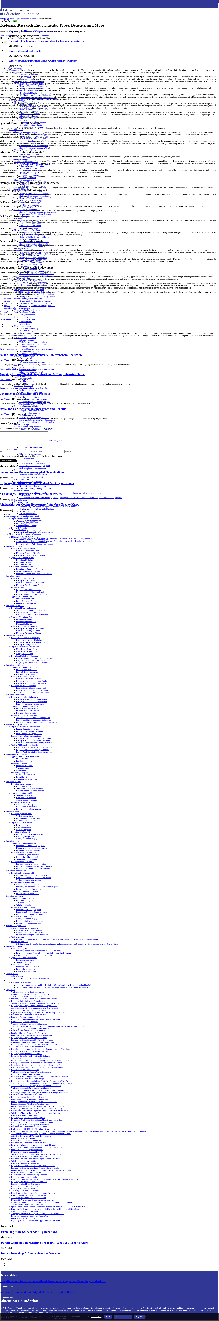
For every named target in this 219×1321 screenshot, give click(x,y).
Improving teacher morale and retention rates (34, 866)
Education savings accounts (27, 900)
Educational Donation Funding (23, 608)
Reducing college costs (25, 836)
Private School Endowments (27, 711)
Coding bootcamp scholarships (28, 880)
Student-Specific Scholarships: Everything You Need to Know (36, 1003)
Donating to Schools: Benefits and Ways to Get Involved (34, 1102)
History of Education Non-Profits (29, 553)
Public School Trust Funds (26, 670)
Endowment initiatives (20, 964)
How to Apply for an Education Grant (31, 594)
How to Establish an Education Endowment (33, 720)
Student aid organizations (16, 926)
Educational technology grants (28, 818)
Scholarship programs (25, 795)
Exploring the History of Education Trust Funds (30, 1015)
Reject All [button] (139, 1317)
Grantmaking (21, 770)
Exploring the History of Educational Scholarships (31, 1056)
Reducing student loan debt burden (30, 921)
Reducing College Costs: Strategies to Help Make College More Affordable (41, 1092)
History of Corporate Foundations (29, 530)
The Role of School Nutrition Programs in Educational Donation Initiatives (41, 1134)
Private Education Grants (26, 601)
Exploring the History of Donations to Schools (29, 1127)
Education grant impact (20, 832)
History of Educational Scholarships (30, 555)
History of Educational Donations (24, 626)
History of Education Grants (22, 578)
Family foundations (24, 761)
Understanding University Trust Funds (26, 1095)
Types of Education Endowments (24, 706)
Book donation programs (26, 798)
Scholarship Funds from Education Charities (34, 574)
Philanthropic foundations (16, 754)
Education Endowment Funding (24, 715)
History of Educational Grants (28, 551)
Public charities (22, 759)
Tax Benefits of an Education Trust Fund (32, 692)
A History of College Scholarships (25, 1191)
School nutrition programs (26, 859)
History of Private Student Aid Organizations (34, 738)
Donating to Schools (24, 619)
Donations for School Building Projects (27, 1152)
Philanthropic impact (19, 772)
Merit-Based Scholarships (26, 649)
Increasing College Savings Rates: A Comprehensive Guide (35, 1168)
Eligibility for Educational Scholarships (32, 663)
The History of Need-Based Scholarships (27, 1079)
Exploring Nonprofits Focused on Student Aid (29, 1216)
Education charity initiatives (22, 784)
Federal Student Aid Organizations (30, 729)
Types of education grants (21, 823)
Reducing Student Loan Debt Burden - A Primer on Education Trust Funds (41, 1049)
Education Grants (13, 576)
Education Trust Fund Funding (23, 686)
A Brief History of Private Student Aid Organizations (32, 1122)
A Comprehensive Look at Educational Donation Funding (34, 1008)
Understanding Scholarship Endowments (27, 992)
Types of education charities (22, 793)
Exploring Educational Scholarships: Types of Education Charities (37, 1090)
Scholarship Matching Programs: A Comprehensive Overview (36, 1113)
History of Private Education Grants (30, 580)
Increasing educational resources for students (34, 868)
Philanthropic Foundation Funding (25, 537)
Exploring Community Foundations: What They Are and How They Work (41, 1081)
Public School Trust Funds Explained (26, 1218)
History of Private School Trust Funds (31, 681)
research (7, 299)
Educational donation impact (22, 862)
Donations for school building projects (31, 848)
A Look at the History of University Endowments (31, 1136)
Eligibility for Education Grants (28, 590)
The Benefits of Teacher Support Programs (28, 1058)
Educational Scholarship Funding (24, 656)
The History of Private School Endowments (28, 1198)
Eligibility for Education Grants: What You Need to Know (34, 1044)
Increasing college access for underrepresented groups (37, 887)
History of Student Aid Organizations (26, 736)
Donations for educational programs (30, 846)
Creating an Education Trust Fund (24, 1211)
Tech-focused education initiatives (29, 788)
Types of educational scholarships (24, 891)
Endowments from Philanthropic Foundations (34, 544)
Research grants (22, 825)
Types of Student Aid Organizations (25, 727)
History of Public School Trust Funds (31, 683)
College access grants (24, 816)
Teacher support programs (26, 800)
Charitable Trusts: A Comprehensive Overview (30, 1051)
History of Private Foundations (28, 535)
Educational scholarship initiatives (24, 873)
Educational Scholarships (26, 560)
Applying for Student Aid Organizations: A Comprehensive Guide (37, 1214)
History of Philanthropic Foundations (26, 528)
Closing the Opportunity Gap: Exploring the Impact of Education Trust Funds (42, 1202)
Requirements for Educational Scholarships (33, 660)
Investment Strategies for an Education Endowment (36, 722)
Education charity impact (21, 802)
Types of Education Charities (22, 558)
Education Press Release (21, 983)
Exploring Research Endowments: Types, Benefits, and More (35, 1159)
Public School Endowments (27, 708)
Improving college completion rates (30, 834)
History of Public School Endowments (31, 702)
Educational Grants (24, 564)
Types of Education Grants (22, 596)
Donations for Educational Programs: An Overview (31, 1035)
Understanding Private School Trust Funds (28, 1031)
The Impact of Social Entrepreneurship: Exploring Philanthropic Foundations (42, 1083)
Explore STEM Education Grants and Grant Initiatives (33, 1166)
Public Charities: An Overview (23, 1138)
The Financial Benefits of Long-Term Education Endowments (36, 1086)
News (11, 534)
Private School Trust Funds (27, 672)
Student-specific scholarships (27, 894)
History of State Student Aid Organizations (33, 740)
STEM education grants (25, 820)
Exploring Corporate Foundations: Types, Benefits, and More (35, 1019)
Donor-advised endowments (27, 967)
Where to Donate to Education (28, 612)
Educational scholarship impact (23, 882)
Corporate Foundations (25, 521)
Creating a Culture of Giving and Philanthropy (29, 1024)
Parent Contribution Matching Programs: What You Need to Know (38, 1106)
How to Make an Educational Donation (32, 615)
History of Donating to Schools (28, 631)
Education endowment (7, 19)
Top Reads (10, 990)
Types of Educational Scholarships (25, 647)
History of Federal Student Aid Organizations (34, 743)
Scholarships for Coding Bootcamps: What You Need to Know (36, 1154)
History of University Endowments (30, 704)
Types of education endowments (27, 511)
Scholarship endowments (29, 516)
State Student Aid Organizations (29, 734)
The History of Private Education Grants (27, 1204)
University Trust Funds (25, 674)
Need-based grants (23, 827)
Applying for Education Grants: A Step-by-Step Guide (33, 1042)
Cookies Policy (96, 1317)
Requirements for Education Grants (30, 592)
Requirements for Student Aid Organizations (34, 747)
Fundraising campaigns (25, 969)
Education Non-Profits (25, 562)
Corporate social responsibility (28, 779)
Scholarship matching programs (28, 910)
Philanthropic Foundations (16, 516)
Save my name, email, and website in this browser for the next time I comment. (33, 456)
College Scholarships (24, 654)
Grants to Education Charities (28, 571)
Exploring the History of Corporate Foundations (30, 1124)
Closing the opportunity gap (27, 839)
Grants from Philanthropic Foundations (31, 542)
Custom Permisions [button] (123, 1317)
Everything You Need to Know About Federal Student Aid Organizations (40, 1108)
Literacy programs (23, 786)
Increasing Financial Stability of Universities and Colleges (34, 999)
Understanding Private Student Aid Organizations (31, 1072)
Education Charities (14, 546)
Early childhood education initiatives (30, 791)
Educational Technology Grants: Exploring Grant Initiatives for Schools (39, 1076)
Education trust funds (14, 896)
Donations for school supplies (28, 850)
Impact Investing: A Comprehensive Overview (29, 1099)
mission (7, 301)
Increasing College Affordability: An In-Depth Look (32, 1040)
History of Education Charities (23, 548)
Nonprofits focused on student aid (29, 932)
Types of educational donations (23, 843)
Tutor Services (12, 974)
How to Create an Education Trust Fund (32, 690)
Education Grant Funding (21, 587)
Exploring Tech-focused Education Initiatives (29, 1182)
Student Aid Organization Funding (25, 745)
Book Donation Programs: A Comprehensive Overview (33, 1193)
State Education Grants (25, 599)
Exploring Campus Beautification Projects (28, 1118)
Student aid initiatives (19, 942)
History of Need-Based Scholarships (30, 642)
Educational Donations (15, 606)
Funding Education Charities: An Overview (28, 1033)
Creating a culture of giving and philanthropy (34, 955)
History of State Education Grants (29, 585)
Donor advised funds (24, 766)
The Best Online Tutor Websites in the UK (33, 978)
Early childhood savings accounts (29, 914)
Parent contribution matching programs (31, 912)
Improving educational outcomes (29, 809)
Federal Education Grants (26, 603)
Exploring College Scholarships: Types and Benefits (32, 1028)
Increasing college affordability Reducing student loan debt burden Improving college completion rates (57, 939)
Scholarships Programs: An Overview (26, 1161)
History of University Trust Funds (29, 679)
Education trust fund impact (22, 916)
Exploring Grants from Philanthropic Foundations (31, 1177)
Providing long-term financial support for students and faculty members (44, 953)
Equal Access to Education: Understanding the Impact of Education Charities (42, 1060)
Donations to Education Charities (29, 569)
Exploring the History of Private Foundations (29, 1038)
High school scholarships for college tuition (33, 878)
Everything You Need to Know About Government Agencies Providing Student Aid (44, 1179)
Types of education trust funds (23, 898)
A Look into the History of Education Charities (30, 994)
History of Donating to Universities (30, 628)
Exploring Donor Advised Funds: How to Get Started (32, 1097)
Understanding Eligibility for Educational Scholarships (33, 1129)
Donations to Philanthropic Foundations (32, 539)
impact (7, 306)
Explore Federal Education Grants (24, 1186)
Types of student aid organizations (24, 928)
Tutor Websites (17, 976)
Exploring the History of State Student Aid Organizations (34, 1006)
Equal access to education (26, 807)
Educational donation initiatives (23, 852)
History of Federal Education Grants (30, 583)
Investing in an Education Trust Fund (31, 688)
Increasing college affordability (28, 889)
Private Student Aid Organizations (29, 731)
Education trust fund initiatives (23, 907)
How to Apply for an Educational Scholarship (34, 658)
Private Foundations (24, 523)
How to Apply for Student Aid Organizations (34, 752)
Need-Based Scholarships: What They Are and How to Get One (36, 1065)
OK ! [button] (108, 1317)
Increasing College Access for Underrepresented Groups (33, 1145)
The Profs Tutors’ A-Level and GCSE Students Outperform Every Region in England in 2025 (56, 539)
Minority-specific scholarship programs (31, 875)
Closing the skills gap (24, 804)
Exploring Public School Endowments (26, 1054)
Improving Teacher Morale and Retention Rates (30, 1104)
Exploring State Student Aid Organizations (28, 1001)
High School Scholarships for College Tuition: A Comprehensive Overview (41, 1012)
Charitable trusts (22, 768)
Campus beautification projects (28, 857)
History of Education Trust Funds (24, 676)
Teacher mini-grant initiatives (27, 855)
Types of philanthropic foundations (25, 756)
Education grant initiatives (21, 814)
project (7, 308)
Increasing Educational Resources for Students (29, 1172)
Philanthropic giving (19, 763)
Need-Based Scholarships (26, 651)
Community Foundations (26, 526)
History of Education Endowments (25, 697)
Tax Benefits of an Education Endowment (33, 718)
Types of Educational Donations (24, 617)
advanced (8, 303)
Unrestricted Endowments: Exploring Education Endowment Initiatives (39, 1111)
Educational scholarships (16, 871)
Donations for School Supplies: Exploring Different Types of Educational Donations (45, 1209)
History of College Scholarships (29, 644)
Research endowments (28, 514)
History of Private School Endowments (32, 699)
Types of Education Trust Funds (24, 667)
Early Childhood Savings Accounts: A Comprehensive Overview (37, 1067)
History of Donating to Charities (29, 633)
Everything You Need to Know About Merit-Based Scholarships (37, 1120)
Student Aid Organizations (16, 724)
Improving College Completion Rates (26, 1017)
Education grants (13, 811)
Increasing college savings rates (28, 923)
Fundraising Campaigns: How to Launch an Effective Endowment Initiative (41, 1170)
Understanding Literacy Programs (24, 1022)
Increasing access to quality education (31, 864)
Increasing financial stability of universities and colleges (38, 951)
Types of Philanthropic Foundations (25, 519)
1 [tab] (5, 43)
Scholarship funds (23, 905)
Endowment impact (19, 948)
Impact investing (22, 777)
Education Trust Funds (15, 665)
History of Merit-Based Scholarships (30, 640)
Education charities (13, 782)
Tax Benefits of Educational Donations (31, 610)
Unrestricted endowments (26, 971)
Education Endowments (15, 695)
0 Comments (44, 36)
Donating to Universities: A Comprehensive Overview (32, 1200)
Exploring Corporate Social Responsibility (28, 1074)
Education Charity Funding (22, 567)
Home (8, 514)
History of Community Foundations (30, 532)
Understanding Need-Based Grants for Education (31, 1088)
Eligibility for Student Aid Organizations (32, 750)
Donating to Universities (26, 622)
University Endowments (26, 713)
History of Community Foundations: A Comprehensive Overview (37, 1063)
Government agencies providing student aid (33, 930)
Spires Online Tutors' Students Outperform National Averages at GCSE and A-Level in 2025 (56, 541)
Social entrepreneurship (25, 775)
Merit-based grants (23, 830)
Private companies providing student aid (32, 935)
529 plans (20, 903)
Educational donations (15, 841)
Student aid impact (18, 937)
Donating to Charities (24, 624)
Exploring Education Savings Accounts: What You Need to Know (37, 1147)
